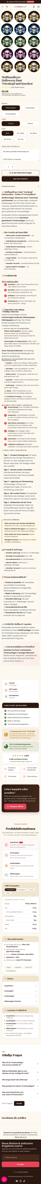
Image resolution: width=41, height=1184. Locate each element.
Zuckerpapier (9, 991)
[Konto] (34, 6)
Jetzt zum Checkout (20, 179)
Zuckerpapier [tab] (22, 889)
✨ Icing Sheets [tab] (10, 889)
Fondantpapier (9, 996)
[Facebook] (17, 1181)
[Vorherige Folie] (4, 1124)
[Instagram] (20, 1181)
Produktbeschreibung (8, 186)
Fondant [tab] (31, 889)
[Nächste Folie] (37, 1124)
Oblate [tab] (8, 893)
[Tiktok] (24, 1181)
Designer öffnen (16, 806)
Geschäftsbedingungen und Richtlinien (20, 1176)
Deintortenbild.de (23, 1172)
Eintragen (20, 1164)
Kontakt (19, 1103)
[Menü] (2, 6)
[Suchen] (7, 6)
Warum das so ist (20, 1137)
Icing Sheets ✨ (9, 986)
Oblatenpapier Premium (12, 1001)
